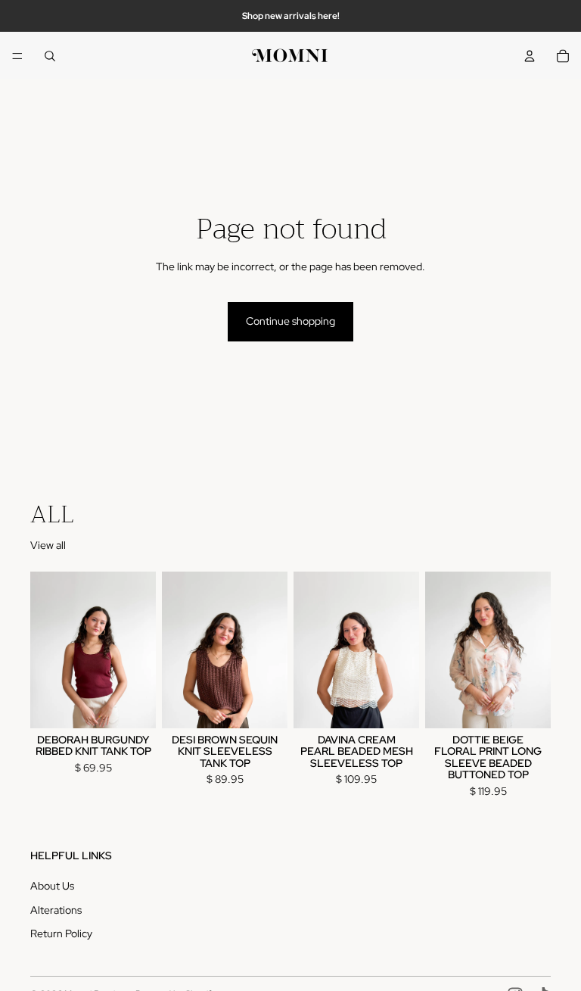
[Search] (50, 56)
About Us (52, 886)
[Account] (529, 56)
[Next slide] (139, 649)
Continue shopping (290, 321)
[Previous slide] (47, 649)
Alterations (56, 910)
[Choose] (395, 704)
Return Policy (61, 933)
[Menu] (17, 56)
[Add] (132, 704)
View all (48, 545)
